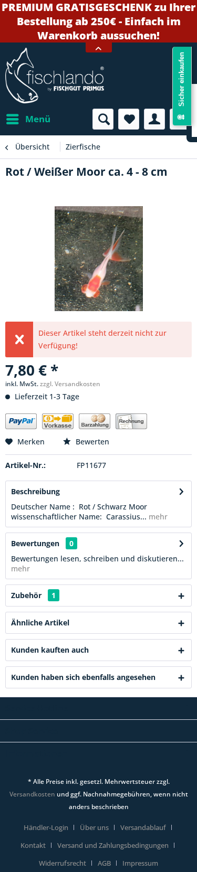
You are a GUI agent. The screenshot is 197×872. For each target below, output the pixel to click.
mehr (157, 517)
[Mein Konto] (154, 119)
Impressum (140, 863)
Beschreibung (35, 491)
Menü (37, 119)
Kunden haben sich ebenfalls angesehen (83, 677)
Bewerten (91, 441)
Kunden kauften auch (50, 650)
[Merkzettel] (128, 119)
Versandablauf (143, 827)
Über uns (94, 827)
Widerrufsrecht (62, 863)
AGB (104, 863)
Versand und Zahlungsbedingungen (113, 845)
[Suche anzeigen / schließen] (102, 119)
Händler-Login (46, 827)
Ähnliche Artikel (40, 623)
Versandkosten (32, 794)
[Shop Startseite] (98, 75)
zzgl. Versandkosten (70, 383)
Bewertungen (35, 543)
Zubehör (33, 595)
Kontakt (33, 845)
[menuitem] (28, 119)
